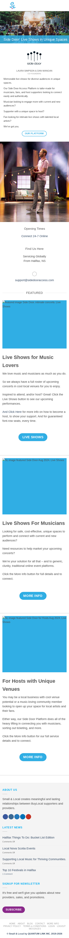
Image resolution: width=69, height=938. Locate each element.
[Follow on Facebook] (5, 817)
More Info (53, 923)
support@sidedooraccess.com (34, 280)
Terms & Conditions (34, 926)
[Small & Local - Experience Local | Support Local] (10, 5)
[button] (64, 5)
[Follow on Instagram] (11, 817)
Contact (40, 923)
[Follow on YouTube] (28, 817)
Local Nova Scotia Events (18, 848)
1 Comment (11, 874)
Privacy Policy (12, 926)
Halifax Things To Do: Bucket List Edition (28, 837)
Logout (61, 926)
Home (12, 923)
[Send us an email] (34, 274)
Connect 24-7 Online (34, 236)
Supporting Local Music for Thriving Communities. (34, 859)
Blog (30, 923)
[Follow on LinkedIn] (22, 817)
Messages (35, 929)
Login (51, 926)
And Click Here (12, 411)
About (21, 923)
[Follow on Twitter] (17, 817)
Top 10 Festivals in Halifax (19, 870)
